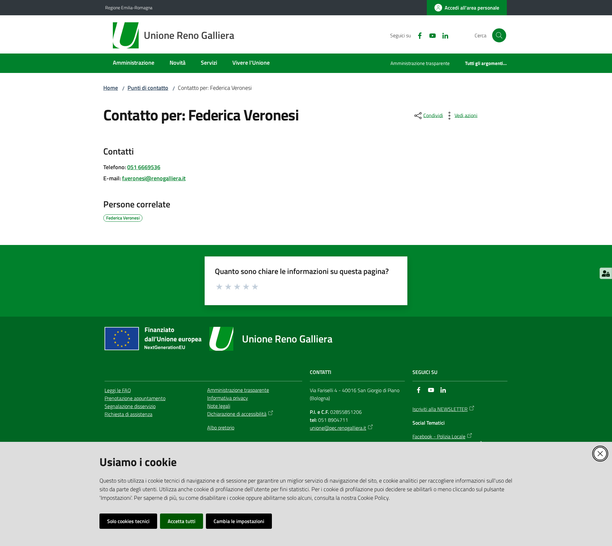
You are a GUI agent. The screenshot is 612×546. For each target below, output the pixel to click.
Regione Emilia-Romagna (128, 7)
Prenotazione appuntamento (135, 398)
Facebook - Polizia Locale (438, 436)
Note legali (218, 406)
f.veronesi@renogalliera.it (154, 178)
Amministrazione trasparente (238, 390)
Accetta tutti (181, 521)
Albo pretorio (220, 427)
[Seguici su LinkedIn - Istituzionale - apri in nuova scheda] (442, 35)
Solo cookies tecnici (128, 521)
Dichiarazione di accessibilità (236, 414)
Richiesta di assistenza (128, 414)
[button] (499, 35)
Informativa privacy (227, 398)
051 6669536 (143, 167)
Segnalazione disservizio (130, 406)
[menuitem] (133, 63)
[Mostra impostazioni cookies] (606, 273)
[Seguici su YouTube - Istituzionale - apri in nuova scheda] (430, 35)
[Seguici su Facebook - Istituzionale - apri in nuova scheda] (417, 35)
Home (110, 87)
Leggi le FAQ (118, 390)
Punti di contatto (147, 87)
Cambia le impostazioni (239, 521)
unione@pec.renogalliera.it (338, 428)
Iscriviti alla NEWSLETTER (440, 409)
